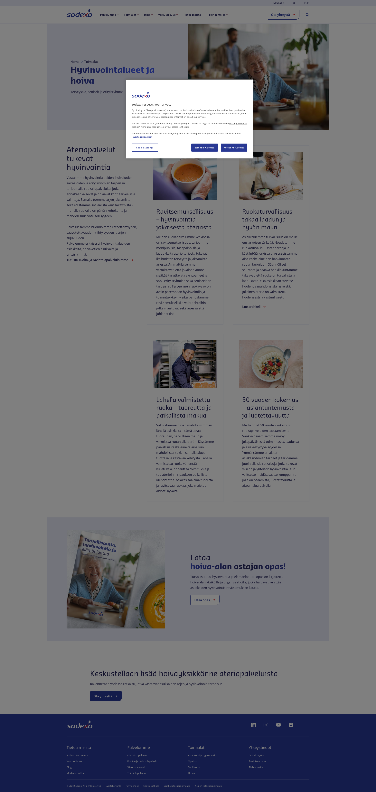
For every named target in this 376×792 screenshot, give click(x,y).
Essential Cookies (204, 147)
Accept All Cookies (234, 147)
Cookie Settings (145, 147)
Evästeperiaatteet (142, 136)
